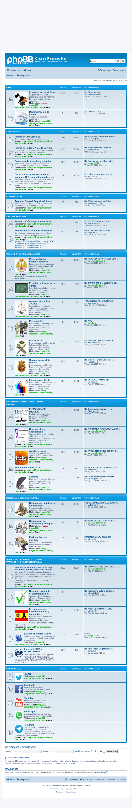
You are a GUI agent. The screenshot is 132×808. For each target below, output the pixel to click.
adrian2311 (92, 593)
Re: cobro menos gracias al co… (99, 174)
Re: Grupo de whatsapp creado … (99, 360)
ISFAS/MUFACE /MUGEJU (37, 410)
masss (44, 103)
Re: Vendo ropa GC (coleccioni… (99, 649)
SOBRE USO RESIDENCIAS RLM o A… (101, 503)
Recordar (99, 751)
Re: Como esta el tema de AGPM (99, 476)
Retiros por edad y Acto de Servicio (33, 148)
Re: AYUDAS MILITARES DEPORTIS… (101, 451)
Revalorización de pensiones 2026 (33, 221)
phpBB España (76, 789)
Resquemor (92, 342)
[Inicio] (20, 59)
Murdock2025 (93, 112)
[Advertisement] (66, 26)
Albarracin (92, 411)
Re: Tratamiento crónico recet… (98, 409)
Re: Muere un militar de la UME (98, 609)
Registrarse (29, 747)
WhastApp (29, 711)
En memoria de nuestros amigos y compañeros (39, 612)
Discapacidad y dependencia (37, 430)
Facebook (29, 685)
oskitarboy (92, 150)
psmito (34, 107)
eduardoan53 (93, 94)
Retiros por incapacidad (27, 136)
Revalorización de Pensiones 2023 (29, 245)
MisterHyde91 (93, 478)
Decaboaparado (94, 139)
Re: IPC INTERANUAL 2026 (96, 221)
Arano (47, 107)
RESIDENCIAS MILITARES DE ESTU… (101, 521)
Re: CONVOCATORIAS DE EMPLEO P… (102, 567)
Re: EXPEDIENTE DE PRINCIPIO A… (100, 136)
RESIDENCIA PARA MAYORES (97, 537)
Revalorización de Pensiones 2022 (29, 247)
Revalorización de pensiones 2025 (39, 241)
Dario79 (91, 651)
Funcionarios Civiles (40, 380)
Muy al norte (93, 223)
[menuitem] (27, 70)
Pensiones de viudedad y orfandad (33, 161)
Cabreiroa (92, 303)
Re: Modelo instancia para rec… (98, 148)
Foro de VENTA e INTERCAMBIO (33, 650)
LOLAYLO (92, 505)
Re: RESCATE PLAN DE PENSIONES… (101, 467)
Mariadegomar (94, 203)
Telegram (29, 725)
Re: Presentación (92, 92)
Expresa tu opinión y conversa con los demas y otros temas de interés (33, 568)
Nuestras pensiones (16, 216)
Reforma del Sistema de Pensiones (33, 230)
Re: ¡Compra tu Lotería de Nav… (99, 591)
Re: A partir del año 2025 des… (98, 230)
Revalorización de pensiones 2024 (31, 243)
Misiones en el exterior (34, 276)
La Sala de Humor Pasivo (37, 633)
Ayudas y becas (37, 451)
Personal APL (36, 321)
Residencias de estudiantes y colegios (41, 522)
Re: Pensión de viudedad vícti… (98, 161)
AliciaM (91, 539)
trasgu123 (33, 105)
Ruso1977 (92, 362)
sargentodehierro (22, 107)
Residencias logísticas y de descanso (42, 504)
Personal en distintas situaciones (23, 254)
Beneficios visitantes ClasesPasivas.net (40, 592)
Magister (91, 232)
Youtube (28, 698)
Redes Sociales (13, 669)
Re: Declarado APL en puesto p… (99, 340)
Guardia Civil (36, 340)
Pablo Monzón (101, 772)
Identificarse (12, 747)
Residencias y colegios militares (22, 498)
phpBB (59, 786)
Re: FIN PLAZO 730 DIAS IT (96, 380)
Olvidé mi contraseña (84, 751)
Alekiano (91, 469)
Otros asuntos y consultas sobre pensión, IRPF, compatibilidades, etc (34, 175)
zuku (41, 107)
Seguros (33, 476)
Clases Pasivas (13, 132)
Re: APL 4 (88, 321)
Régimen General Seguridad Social (33, 201)
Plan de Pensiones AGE (27, 467)
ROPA (87, 633)
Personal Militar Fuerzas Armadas (38, 260)
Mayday (91, 611)
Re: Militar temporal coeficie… (98, 201)
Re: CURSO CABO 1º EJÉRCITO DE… (101, 283)
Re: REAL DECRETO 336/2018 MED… (101, 259)
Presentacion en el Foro (42, 92)
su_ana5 (91, 382)
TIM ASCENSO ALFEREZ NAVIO (98, 301)
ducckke (91, 176)
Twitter (27, 674)
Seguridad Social (14, 196)
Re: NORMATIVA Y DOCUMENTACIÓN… (102, 429)
